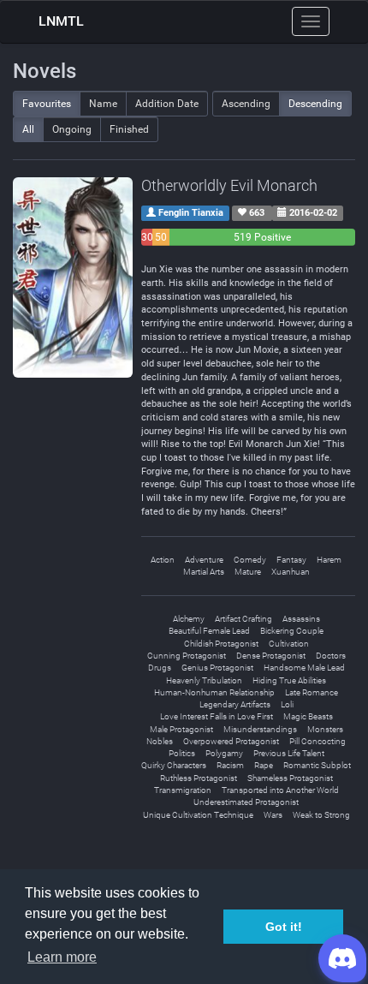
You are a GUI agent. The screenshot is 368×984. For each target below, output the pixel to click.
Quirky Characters (173, 765)
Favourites (46, 104)
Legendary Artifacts (234, 704)
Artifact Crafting (243, 618)
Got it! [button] (283, 926)
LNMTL (61, 21)
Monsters (325, 729)
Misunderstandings (260, 729)
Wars (273, 815)
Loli (287, 704)
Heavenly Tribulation (204, 680)
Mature (247, 571)
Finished (129, 129)
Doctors (331, 655)
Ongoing (72, 129)
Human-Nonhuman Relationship (214, 692)
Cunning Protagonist (186, 655)
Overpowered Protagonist (231, 741)
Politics (182, 753)
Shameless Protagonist (290, 778)
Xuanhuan (290, 571)
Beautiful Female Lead (209, 630)
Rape (263, 765)
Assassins (301, 618)
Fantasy (291, 559)
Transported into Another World (280, 790)
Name (103, 104)
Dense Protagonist (271, 655)
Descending (315, 104)
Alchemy (189, 618)
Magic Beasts (308, 716)
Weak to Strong (321, 815)
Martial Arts (203, 571)
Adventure (204, 559)
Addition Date (167, 104)
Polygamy (224, 753)
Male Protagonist (181, 729)
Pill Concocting (317, 741)
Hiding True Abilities (289, 680)
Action (163, 559)
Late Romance (311, 692)
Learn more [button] (62, 957)
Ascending (246, 104)
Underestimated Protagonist (246, 802)
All (28, 129)
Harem (329, 559)
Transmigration (182, 790)
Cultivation (289, 643)
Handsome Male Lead (304, 667)
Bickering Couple (291, 630)
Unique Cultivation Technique (198, 815)
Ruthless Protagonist (198, 778)
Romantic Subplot (317, 765)
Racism (230, 765)
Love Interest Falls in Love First (216, 716)
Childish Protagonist (221, 643)
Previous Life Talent (288, 753)
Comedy (250, 559)
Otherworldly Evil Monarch (229, 185)
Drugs (159, 667)
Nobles (159, 741)
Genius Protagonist (217, 667)
